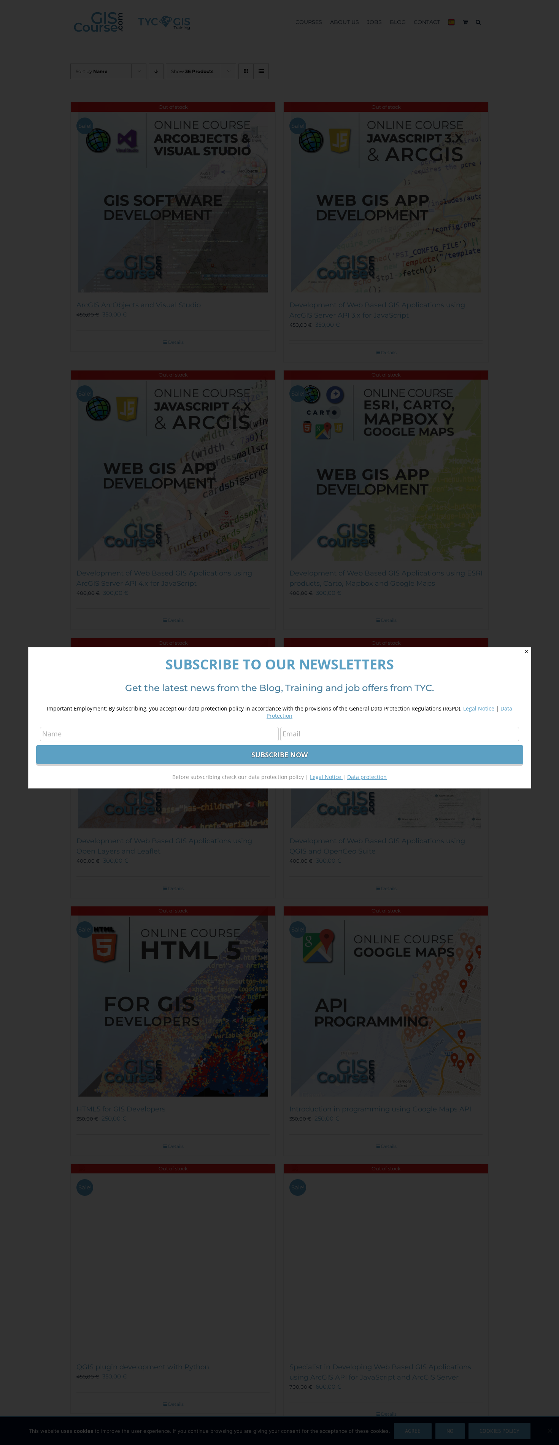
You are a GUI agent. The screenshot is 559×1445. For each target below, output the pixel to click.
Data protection (367, 777)
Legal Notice (478, 708)
